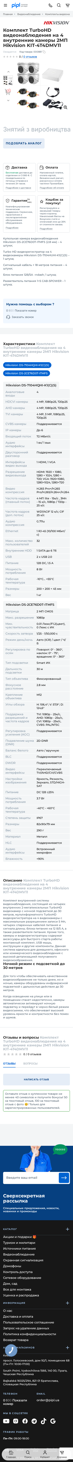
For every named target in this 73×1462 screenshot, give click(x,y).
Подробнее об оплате (52, 187)
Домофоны (12, 1266)
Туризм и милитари (19, 1243)
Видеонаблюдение (28, 14)
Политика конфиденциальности (29, 1334)
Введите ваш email (21, 1177)
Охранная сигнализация (23, 1260)
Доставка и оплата (18, 1316)
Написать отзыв (36, 1079)
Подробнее (12, 227)
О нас (7, 1311)
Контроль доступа (18, 1272)
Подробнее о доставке (18, 187)
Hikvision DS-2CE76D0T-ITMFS (26, 373)
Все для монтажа (17, 1289)
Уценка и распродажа (21, 1295)
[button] (8, 72)
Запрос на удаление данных (26, 1328)
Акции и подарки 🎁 (19, 1237)
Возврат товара (15, 1340)
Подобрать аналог (24, 143)
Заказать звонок (23, 317)
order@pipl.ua (48, 1400)
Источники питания (19, 1248)
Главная (8, 14)
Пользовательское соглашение (28, 1322)
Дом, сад (10, 1283)
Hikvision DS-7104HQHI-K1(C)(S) (27, 365)
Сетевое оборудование (22, 1278)
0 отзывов (30, 57)
